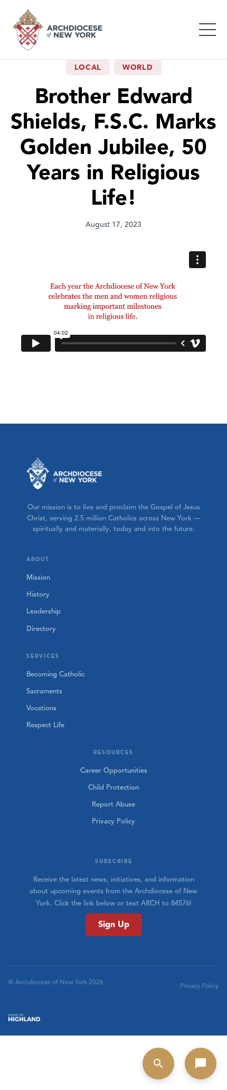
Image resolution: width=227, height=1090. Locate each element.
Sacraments (44, 691)
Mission (38, 577)
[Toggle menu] (207, 29)
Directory (41, 629)
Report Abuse (113, 804)
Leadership (43, 611)
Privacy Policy (113, 821)
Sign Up (113, 924)
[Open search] (158, 1063)
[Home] (58, 29)
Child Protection (113, 787)
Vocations (41, 708)
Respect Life (45, 725)
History (38, 594)
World (137, 67)
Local (88, 67)
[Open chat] (200, 1063)
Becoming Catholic (55, 674)
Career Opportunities (113, 770)
